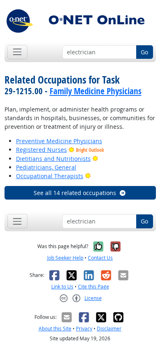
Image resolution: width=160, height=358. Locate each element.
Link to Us (62, 286)
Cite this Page (93, 286)
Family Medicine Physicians (96, 91)
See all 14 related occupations (75, 193)
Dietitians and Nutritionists (53, 159)
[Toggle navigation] (17, 52)
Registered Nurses (41, 149)
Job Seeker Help (65, 257)
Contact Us (100, 257)
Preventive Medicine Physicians (59, 141)
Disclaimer (109, 328)
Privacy (84, 328)
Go (144, 52)
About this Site (55, 328)
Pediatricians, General (46, 167)
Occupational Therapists (49, 176)
